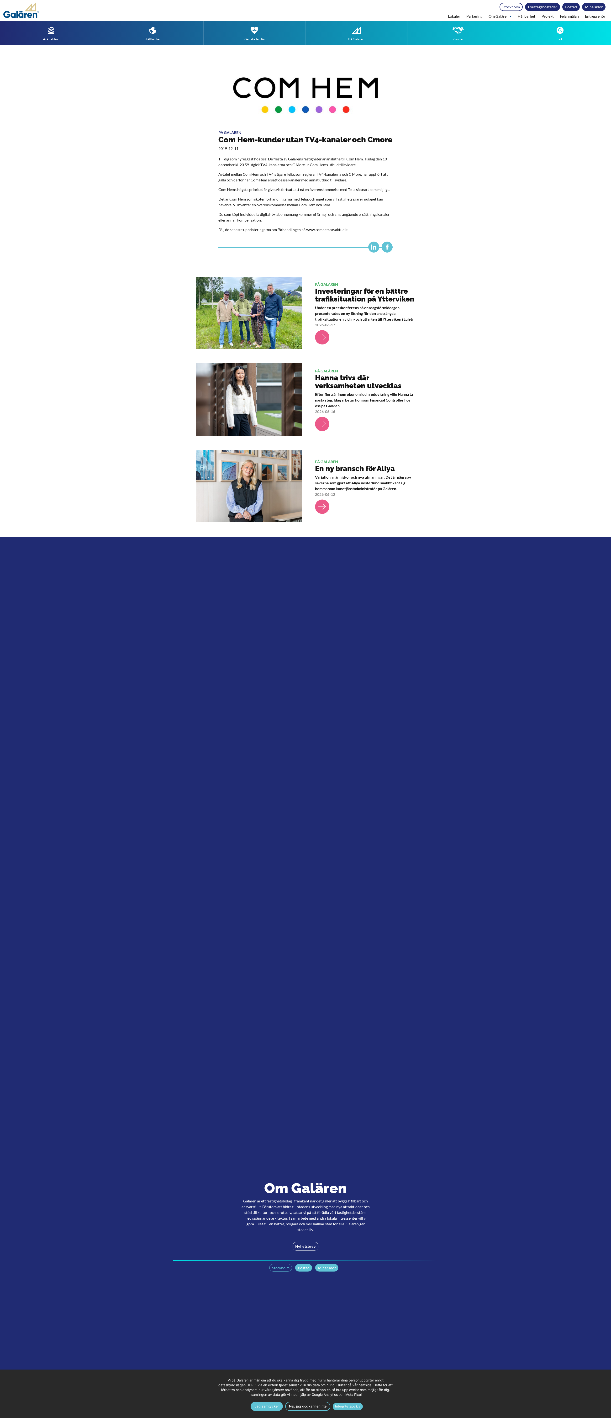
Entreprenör (595, 16)
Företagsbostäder (542, 7)
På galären (229, 132)
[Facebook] (386, 249)
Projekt (548, 16)
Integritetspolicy (347, 1406)
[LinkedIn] (372, 249)
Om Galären (499, 16)
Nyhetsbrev (305, 1246)
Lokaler (454, 16)
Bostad (571, 7)
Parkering (474, 16)
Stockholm (511, 7)
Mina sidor (594, 7)
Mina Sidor (327, 1267)
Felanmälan (569, 16)
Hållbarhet (526, 16)
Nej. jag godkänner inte (308, 1406)
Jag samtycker (266, 1406)
